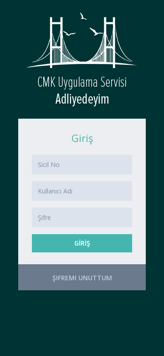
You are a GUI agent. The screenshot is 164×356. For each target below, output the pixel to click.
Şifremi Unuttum (82, 277)
